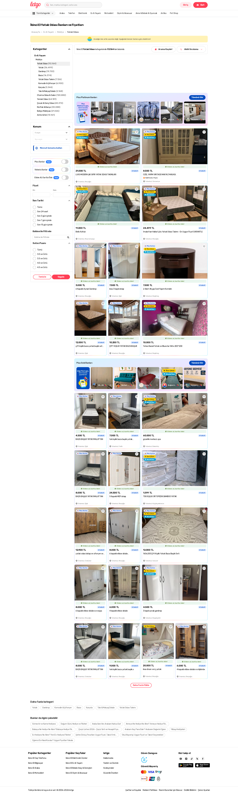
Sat (202, 5)
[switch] (64, 162)
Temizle (42, 277)
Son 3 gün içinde (44, 216)
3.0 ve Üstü (42, 254)
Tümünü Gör (197, 97)
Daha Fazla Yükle (141, 685)
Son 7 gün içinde (44, 220)
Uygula (61, 277)
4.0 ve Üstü (42, 263)
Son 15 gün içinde (44, 225)
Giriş (185, 5)
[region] (140, 112)
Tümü (39, 207)
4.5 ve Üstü (42, 267)
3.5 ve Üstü (42, 258)
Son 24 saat (42, 211)
